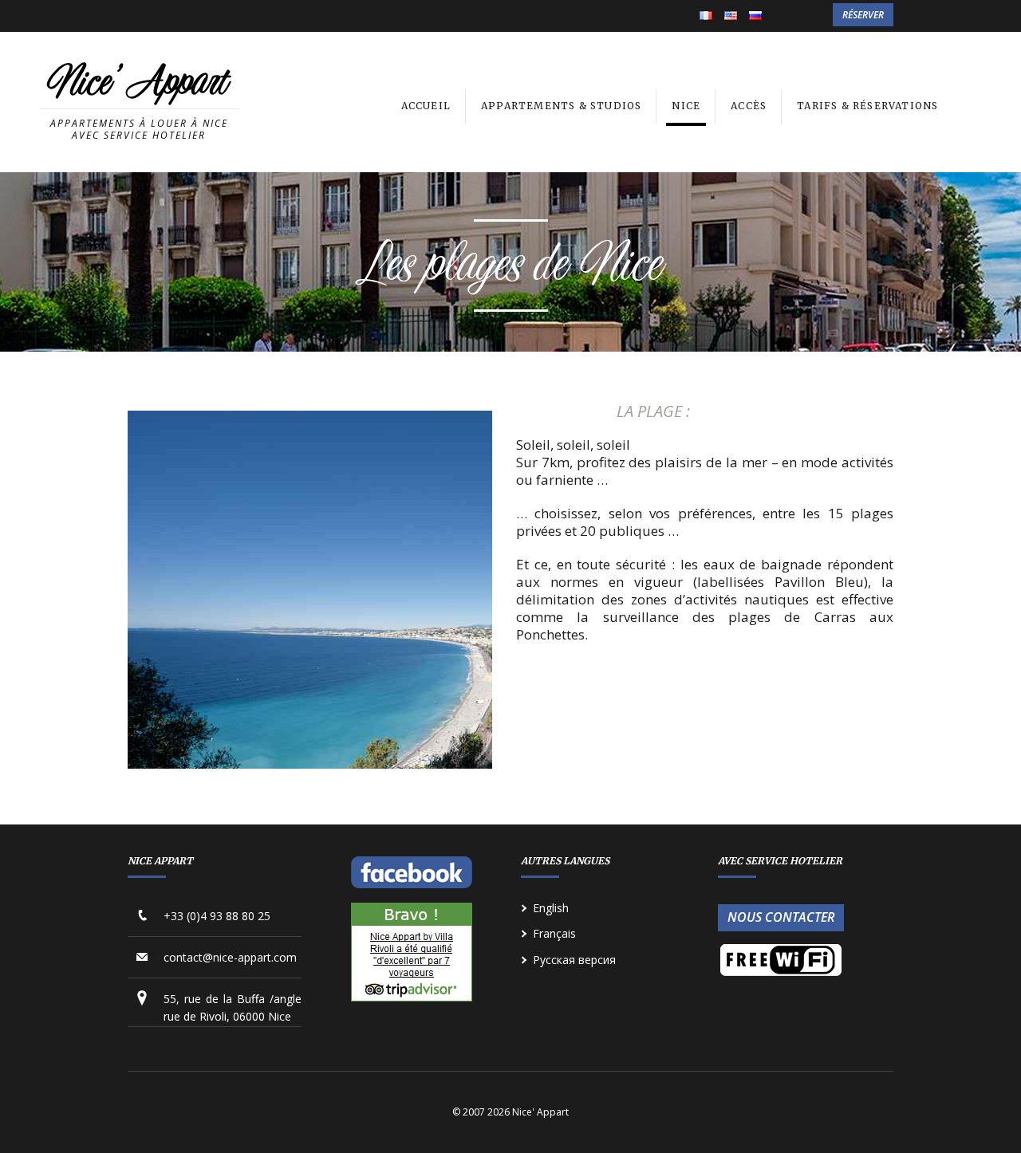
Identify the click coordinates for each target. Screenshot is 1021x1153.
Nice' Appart (137, 84)
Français (706, 16)
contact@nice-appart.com (230, 957)
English (730, 16)
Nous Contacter (780, 917)
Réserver (863, 15)
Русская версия (574, 959)
